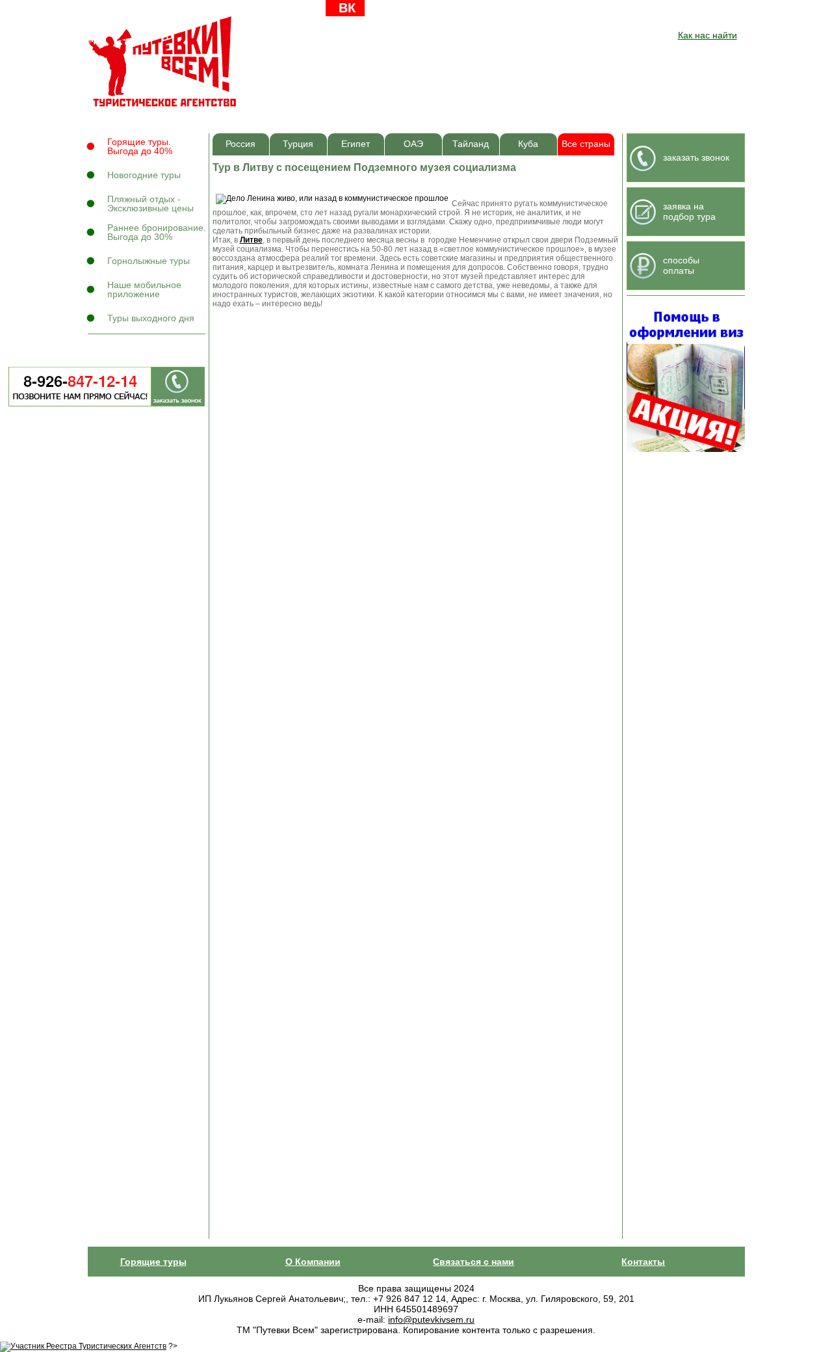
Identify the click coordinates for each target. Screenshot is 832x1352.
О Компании (313, 1261)
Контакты (643, 1261)
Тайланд (470, 144)
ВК (347, 8)
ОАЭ (413, 144)
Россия (240, 144)
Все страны (586, 144)
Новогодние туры (144, 175)
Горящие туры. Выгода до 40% (139, 146)
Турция (298, 144)
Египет (355, 144)
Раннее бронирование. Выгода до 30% (156, 232)
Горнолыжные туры (148, 261)
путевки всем (163, 61)
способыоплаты (681, 265)
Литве (251, 240)
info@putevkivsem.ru (431, 1319)
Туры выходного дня (150, 318)
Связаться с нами (473, 1261)
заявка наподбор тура (689, 211)
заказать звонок (696, 157)
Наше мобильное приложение (144, 289)
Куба (528, 144)
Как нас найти (707, 35)
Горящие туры (153, 1261)
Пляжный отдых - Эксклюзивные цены (150, 203)
